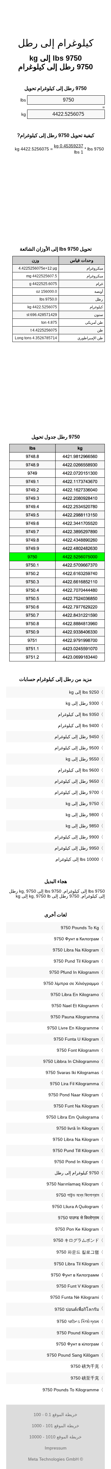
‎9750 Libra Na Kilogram (76, 949)
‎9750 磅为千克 (85, 1366)
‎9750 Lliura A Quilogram (75, 1206)
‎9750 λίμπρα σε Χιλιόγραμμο (71, 983)
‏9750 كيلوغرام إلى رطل (77, 1172)
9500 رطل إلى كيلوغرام (77, 747)
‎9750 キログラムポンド (76, 1240)
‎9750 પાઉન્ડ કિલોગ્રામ (78, 1321)
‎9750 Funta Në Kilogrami (74, 1297)
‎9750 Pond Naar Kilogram (73, 1094)
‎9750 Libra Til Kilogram (76, 1263)
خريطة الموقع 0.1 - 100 (55, 1414)
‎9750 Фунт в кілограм (77, 1343)
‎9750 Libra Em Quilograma (72, 1117)
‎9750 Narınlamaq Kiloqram (73, 1183)
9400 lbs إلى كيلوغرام (78, 725)
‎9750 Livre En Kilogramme (73, 1027)
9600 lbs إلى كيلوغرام (78, 770)
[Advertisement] (55, 15)
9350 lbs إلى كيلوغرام (78, 714)
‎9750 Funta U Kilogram (76, 1039)
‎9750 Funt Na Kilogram (76, 1105)
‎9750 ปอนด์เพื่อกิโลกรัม (77, 1309)
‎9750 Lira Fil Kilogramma (74, 1083)
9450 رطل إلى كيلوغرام (77, 736)
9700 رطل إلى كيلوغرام (77, 792)
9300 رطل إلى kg (82, 703)
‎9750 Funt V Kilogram (77, 1286)
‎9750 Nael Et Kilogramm (75, 1005)
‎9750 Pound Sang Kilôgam (73, 1355)
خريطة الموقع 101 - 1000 (55, 1425)
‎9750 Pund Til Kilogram (76, 961)
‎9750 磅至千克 (85, 1378)
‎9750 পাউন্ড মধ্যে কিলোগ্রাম (77, 1195)
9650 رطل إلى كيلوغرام (77, 781)
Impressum (56, 1447)
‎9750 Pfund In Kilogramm (74, 972)
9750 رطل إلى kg (82, 803)
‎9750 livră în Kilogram (77, 1128)
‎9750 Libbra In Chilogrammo (71, 1061)
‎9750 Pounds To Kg (80, 927)
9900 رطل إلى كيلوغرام (77, 836)
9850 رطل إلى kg (82, 825)
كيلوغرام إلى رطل (55, 43)
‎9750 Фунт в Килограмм (75, 1274)
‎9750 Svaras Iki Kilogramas (72, 1072)
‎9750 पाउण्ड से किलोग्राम (78, 1217)
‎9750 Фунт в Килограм (76, 938)
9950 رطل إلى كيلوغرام (77, 848)
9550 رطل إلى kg (82, 758)
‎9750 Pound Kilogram (78, 1332)
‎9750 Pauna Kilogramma (75, 1016)
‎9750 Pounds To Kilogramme (71, 1389)
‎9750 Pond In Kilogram (76, 1161)
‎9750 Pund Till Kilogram (76, 1150)
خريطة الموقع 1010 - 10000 (55, 1436)
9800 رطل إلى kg (82, 814)
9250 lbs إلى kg (84, 692)
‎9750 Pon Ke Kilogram (77, 1229)
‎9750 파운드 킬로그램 (77, 1252)
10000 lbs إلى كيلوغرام (77, 859)
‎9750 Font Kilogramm (78, 1050)
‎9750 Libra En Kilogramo (75, 994)
